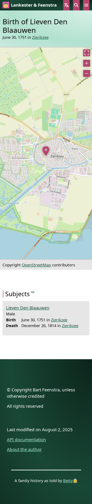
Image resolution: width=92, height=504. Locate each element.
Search (76, 5)
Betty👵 (70, 480)
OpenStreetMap (36, 264)
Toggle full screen (86, 52)
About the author (24, 449)
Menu (86, 5)
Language (66, 5)
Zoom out (86, 73)
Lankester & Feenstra (34, 5)
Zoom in (86, 63)
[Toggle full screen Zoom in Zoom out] (46, 153)
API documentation (26, 439)
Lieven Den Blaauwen (27, 308)
